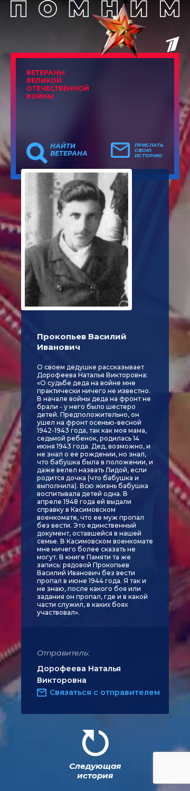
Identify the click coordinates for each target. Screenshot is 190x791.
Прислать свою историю (149, 150)
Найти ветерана (69, 149)
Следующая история (95, 770)
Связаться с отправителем (105, 692)
